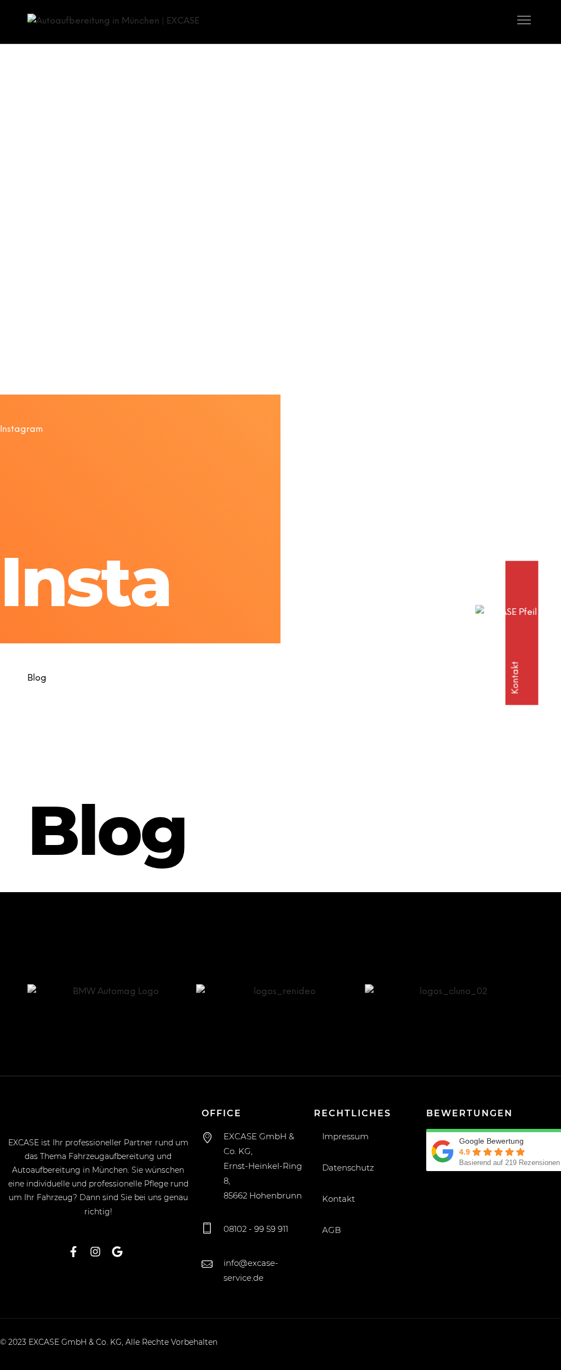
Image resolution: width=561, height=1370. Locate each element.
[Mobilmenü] (525, 22)
